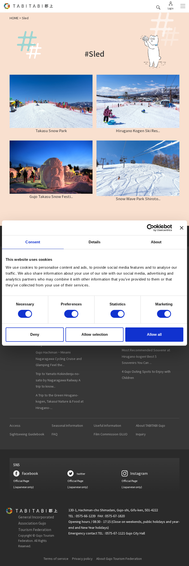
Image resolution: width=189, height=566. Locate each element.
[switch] (71, 314)
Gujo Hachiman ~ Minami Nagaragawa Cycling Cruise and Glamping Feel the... (59, 358)
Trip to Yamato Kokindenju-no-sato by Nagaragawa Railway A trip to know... (58, 380)
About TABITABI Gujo (150, 425)
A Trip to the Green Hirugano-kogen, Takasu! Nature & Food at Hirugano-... (59, 401)
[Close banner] (181, 228)
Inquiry (141, 434)
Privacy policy (82, 558)
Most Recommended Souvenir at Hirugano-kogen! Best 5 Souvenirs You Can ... (146, 356)
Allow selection (94, 334)
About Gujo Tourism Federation (119, 558)
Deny (34, 334)
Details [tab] (95, 242)
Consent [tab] (32, 242)
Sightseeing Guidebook (27, 434)
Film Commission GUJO (110, 434)
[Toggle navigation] (183, 6)
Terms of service (56, 558)
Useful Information (107, 425)
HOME (14, 18)
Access (15, 425)
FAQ (55, 434)
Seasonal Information (67, 425)
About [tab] (156, 242)
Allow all (154, 334)
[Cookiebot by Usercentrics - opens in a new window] (150, 227)
